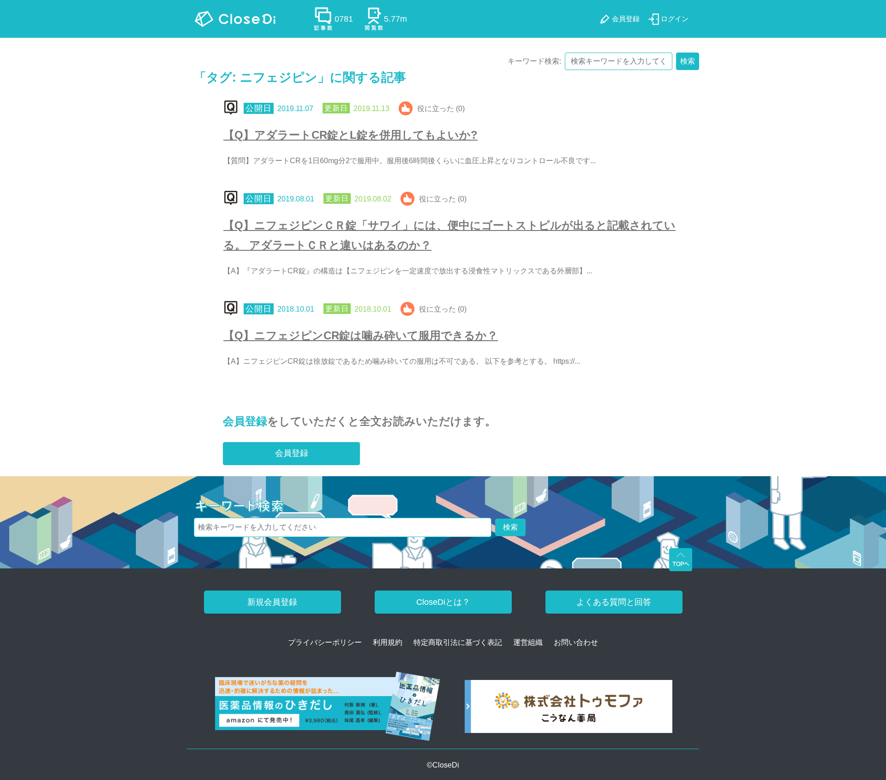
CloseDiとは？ (443, 602)
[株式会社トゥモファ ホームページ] (568, 710)
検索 (687, 61)
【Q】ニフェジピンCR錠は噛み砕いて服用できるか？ (360, 335)
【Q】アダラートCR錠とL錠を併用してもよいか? (350, 135)
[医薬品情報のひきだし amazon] (328, 710)
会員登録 (245, 421)
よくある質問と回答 (613, 602)
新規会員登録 (272, 602)
